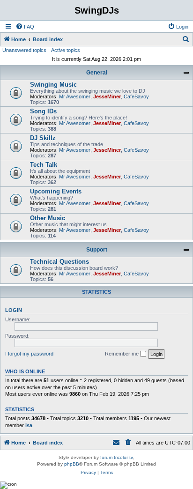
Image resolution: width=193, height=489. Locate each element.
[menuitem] (24, 26)
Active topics (65, 50)
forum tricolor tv (116, 457)
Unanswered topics (24, 50)
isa (28, 425)
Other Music (47, 218)
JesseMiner (107, 96)
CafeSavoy (136, 96)
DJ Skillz (43, 137)
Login (13, 310)
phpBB (71, 464)
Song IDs (43, 111)
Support (96, 249)
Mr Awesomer (74, 96)
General (96, 72)
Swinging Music (53, 84)
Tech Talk (43, 164)
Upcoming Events (56, 191)
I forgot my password (29, 353)
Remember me (122, 353)
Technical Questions (59, 261)
